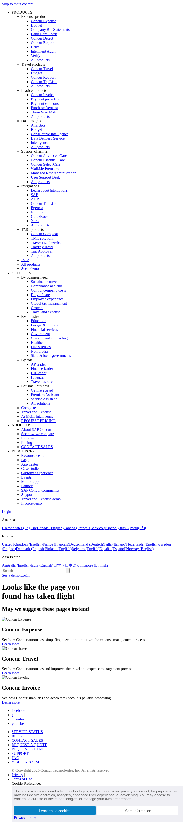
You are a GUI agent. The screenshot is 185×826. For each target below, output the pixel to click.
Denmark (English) (30, 549)
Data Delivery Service (48, 138)
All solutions (40, 403)
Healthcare (39, 342)
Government (40, 334)
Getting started (42, 390)
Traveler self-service (46, 242)
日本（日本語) (65, 565)
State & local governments (51, 355)
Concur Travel (42, 69)
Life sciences (41, 347)
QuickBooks (40, 216)
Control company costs (48, 290)
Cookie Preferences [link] (26, 783)
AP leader (38, 364)
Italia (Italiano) (115, 544)
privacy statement (135, 791)
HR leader (38, 373)
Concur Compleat (44, 234)
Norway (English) (140, 549)
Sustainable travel (44, 282)
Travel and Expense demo (41, 499)
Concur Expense (43, 21)
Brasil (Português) (132, 528)
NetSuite (37, 212)
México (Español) (105, 528)
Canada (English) (50, 528)
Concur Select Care (45, 164)
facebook (19, 710)
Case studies (30, 468)
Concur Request (43, 43)
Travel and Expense (36, 412)
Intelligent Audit (43, 51)
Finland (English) (58, 549)
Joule (25, 260)
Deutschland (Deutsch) (86, 544)
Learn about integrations (49, 190)
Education (38, 321)
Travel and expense (45, 312)
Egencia (37, 208)
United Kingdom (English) (22, 544)
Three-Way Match (45, 112)
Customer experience (37, 473)
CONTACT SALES (37, 447)
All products (40, 60)
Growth (37, 308)
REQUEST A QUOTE (29, 745)
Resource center (33, 455)
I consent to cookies (55, 811)
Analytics (38, 125)
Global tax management (49, 303)
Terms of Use (22, 779)
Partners (27, 486)
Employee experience (47, 299)
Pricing (26, 442)
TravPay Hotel (42, 247)
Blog (25, 460)
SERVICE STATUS (27, 732)
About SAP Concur (36, 429)
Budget (36, 25)
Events (26, 477)
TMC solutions (42, 238)
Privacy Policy (25, 817)
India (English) (42, 565)
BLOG (17, 736)
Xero (35, 221)
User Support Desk (45, 177)
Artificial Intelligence (37, 416)
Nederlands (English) (142, 544)
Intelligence (39, 143)
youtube (18, 723)
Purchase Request (44, 108)
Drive (35, 47)
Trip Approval (41, 251)
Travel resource (42, 382)
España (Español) (112, 549)
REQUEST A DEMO (28, 749)
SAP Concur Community (40, 490)
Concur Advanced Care (49, 156)
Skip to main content (17, 4)
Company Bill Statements (50, 30)
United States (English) (19, 528)
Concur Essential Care (48, 160)
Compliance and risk (46, 286)
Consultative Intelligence (49, 134)
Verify (35, 56)
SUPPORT (20, 753)
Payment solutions (45, 103)
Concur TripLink (44, 82)
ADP (35, 199)
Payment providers (45, 99)
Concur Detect (42, 38)
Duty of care (40, 295)
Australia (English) (16, 565)
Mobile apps (30, 482)
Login (6, 511)
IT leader (38, 377)
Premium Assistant (45, 395)
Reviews (27, 438)
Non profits (39, 351)
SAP (34, 195)
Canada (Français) (77, 528)
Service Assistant (44, 399)
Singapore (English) (93, 565)
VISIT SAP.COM (25, 762)
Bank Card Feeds (44, 34)
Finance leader (42, 369)
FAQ (15, 758)
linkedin (18, 719)
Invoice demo (31, 503)
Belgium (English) (85, 549)
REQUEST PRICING (38, 421)
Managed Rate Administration (53, 173)
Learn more (11, 644)
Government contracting (49, 338)
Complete (28, 408)
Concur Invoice (42, 95)
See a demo (30, 269)
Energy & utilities (44, 325)
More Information (137, 811)
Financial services (44, 329)
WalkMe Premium (45, 169)
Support (27, 495)
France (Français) (56, 544)
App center (29, 464)
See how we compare (37, 434)
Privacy (17, 775)
